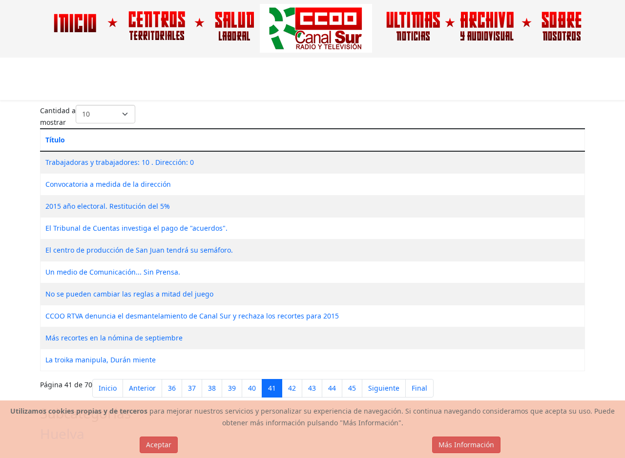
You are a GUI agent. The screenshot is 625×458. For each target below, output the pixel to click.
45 (352, 388)
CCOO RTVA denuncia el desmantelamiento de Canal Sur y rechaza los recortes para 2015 (192, 315)
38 (212, 388)
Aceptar (158, 444)
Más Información (466, 444)
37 (192, 388)
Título (55, 139)
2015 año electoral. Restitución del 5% (107, 206)
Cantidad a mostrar (58, 116)
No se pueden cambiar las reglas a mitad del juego (129, 294)
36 (172, 388)
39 (232, 388)
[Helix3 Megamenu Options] (581, 79)
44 (332, 388)
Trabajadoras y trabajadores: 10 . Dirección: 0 (119, 162)
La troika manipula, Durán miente (100, 359)
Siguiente (383, 388)
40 (252, 388)
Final (419, 388)
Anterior (142, 388)
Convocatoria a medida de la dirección (108, 184)
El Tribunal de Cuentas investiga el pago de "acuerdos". (136, 228)
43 (312, 388)
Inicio (108, 388)
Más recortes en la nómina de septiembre (114, 337)
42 (292, 388)
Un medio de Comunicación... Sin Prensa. (112, 272)
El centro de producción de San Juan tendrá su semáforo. (139, 250)
